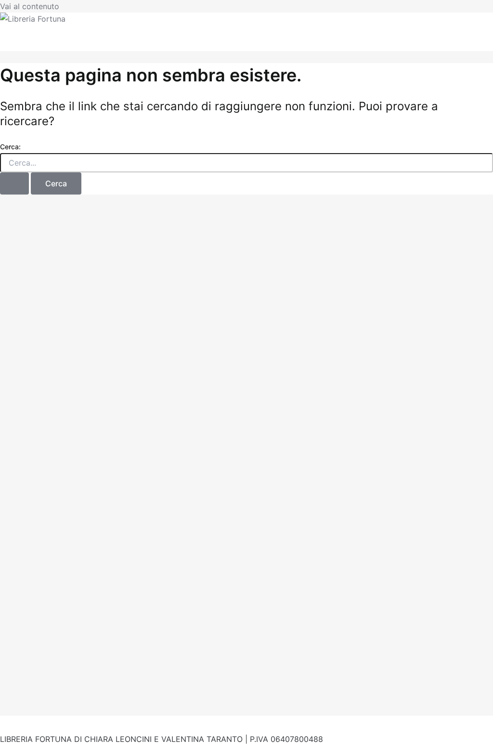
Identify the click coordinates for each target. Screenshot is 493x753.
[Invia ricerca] (14, 183)
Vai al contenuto (29, 6)
